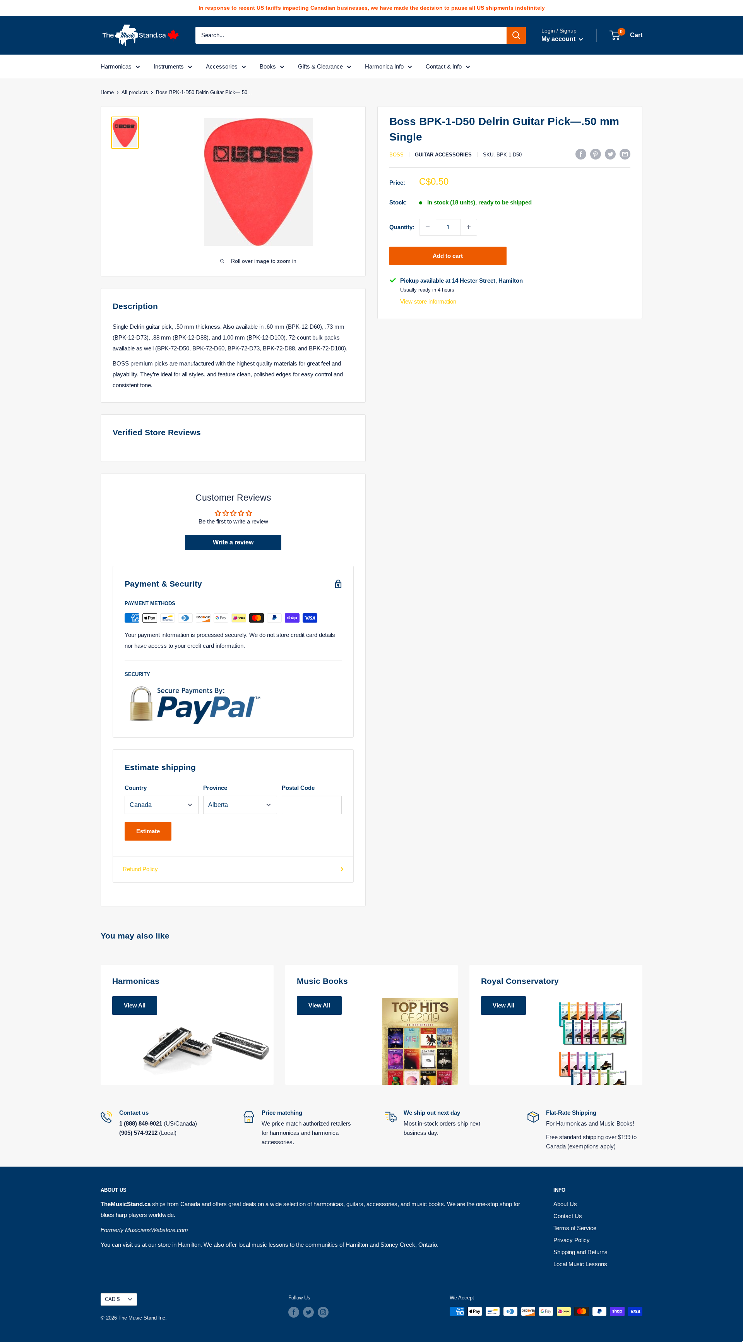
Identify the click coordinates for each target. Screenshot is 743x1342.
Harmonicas (116, 66)
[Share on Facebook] (580, 154)
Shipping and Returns (580, 1252)
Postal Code (298, 787)
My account (559, 39)
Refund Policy (140, 869)
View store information (428, 301)
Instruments (169, 66)
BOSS (396, 155)
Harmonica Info (384, 66)
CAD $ (112, 1299)
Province (215, 787)
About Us (565, 1204)
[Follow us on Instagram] (323, 1312)
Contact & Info (444, 66)
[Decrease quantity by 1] (427, 227)
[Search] (516, 35)
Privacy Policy (571, 1240)
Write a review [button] (233, 542)
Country (136, 787)
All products (135, 92)
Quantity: (401, 226)
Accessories (222, 66)
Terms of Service (574, 1228)
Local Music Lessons (580, 1264)
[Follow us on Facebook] (293, 1312)
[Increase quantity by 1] (469, 227)
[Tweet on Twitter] (610, 154)
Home (107, 92)
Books (268, 66)
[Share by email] (625, 154)
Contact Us (567, 1216)
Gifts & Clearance (320, 66)
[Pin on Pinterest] (595, 154)
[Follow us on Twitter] (308, 1312)
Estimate (148, 831)
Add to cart (448, 255)
